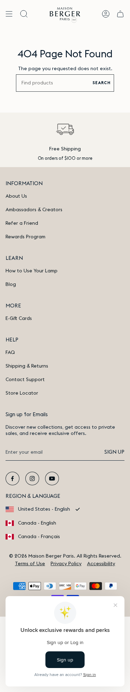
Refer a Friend (22, 223)
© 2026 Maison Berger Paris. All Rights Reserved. (65, 556)
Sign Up (114, 452)
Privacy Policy (66, 563)
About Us (16, 196)
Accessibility (101, 563)
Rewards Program (25, 236)
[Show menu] (9, 13)
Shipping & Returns (27, 366)
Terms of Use (30, 563)
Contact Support (25, 379)
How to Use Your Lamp (32, 271)
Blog (11, 284)
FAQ (10, 352)
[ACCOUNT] (106, 13)
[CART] (120, 13)
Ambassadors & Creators (34, 209)
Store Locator (22, 393)
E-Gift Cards (19, 318)
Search (102, 83)
